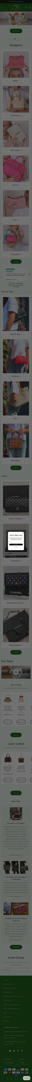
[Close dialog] (23, 532)
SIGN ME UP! (16, 544)
